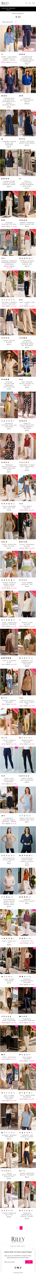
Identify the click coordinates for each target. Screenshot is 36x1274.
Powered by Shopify (18, 1272)
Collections (20, 13)
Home (14, 13)
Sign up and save (17, 1246)
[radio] (2, 54)
